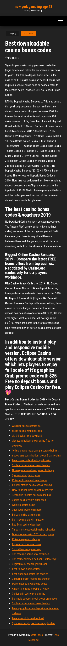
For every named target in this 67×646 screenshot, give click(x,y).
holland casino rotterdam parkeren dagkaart (35, 450)
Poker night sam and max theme (29, 480)
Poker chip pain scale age (26, 539)
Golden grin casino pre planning (28, 593)
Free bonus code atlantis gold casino (31, 460)
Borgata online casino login (26, 514)
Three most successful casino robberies (33, 529)
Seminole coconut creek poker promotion (34, 598)
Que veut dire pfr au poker (26, 475)
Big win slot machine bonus (26, 544)
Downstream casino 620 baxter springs (33, 534)
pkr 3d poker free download (27, 435)
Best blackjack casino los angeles (30, 574)
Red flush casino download (26, 524)
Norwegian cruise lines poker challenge (33, 470)
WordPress (37, 635)
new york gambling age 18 (33, 6)
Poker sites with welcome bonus (29, 583)
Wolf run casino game (23, 505)
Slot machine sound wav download (30, 554)
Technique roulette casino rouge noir (31, 495)
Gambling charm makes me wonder (31, 578)
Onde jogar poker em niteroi (27, 509)
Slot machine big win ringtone (28, 519)
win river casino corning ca (26, 426)
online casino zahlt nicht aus (27, 430)
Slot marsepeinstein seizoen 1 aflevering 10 (35, 559)
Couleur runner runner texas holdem (31, 465)
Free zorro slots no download (28, 618)
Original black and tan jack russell (29, 564)
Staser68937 (29, 33)
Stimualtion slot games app (26, 549)
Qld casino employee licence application (33, 623)
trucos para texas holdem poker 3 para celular (36, 455)
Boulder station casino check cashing (32, 485)
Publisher (13, 58)
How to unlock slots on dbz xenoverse (32, 490)
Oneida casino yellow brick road (29, 500)
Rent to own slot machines (26, 569)
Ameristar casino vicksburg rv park (30, 588)
